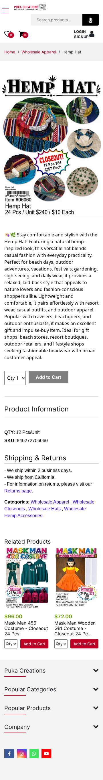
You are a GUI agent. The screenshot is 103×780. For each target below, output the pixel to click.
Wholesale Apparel (38, 51)
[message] (46, 753)
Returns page (18, 490)
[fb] (9, 753)
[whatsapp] (34, 753)
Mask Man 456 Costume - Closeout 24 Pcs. (26, 628)
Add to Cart (48, 377)
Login (80, 31)
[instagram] (22, 753)
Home (9, 51)
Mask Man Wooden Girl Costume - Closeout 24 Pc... (75, 628)
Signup (81, 36)
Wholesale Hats (44, 508)
